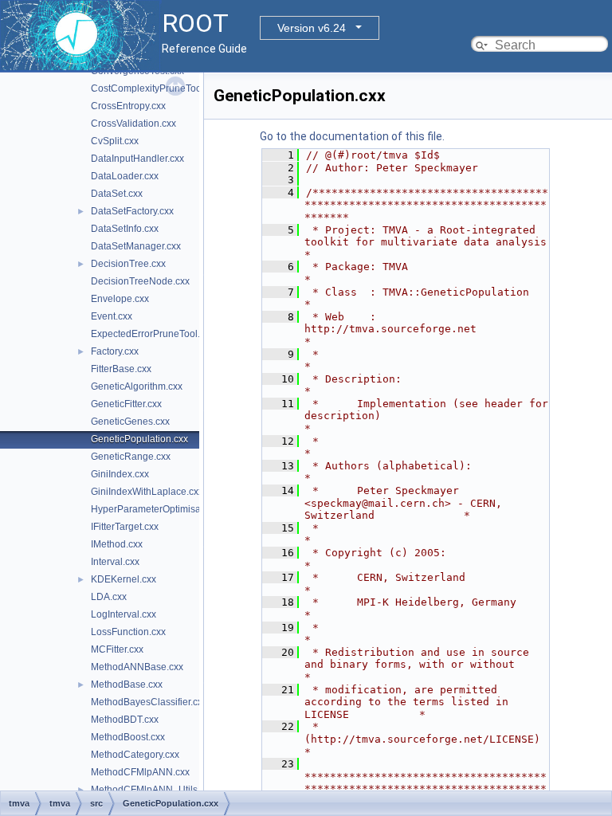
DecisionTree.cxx (128, 263)
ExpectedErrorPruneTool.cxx (152, 333)
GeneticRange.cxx (131, 456)
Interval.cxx (115, 561)
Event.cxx (111, 316)
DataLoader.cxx (125, 176)
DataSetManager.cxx (136, 246)
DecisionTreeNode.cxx (140, 281)
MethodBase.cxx (127, 684)
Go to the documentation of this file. (352, 136)
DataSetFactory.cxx (132, 211)
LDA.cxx (109, 596)
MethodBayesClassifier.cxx (149, 702)
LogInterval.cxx (123, 614)
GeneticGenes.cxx (130, 421)
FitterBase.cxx (121, 369)
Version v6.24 (311, 28)
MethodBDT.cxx (125, 719)
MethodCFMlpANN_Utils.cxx (152, 789)
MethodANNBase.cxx (137, 667)
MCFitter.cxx (117, 649)
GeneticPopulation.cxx (139, 439)
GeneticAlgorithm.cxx (136, 386)
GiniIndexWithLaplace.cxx (147, 491)
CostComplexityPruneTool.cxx (156, 88)
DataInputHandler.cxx (137, 158)
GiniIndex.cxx (120, 474)
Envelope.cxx (120, 298)
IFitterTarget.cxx (125, 526)
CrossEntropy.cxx (128, 106)
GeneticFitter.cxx (126, 404)
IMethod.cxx (117, 544)
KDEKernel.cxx (123, 579)
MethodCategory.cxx (135, 754)
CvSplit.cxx (115, 141)
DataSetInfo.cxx (125, 228)
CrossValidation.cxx (133, 123)
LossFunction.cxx (128, 632)
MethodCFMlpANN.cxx (140, 772)
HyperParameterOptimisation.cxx (162, 509)
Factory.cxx (115, 351)
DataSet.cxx (117, 193)
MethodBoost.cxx (128, 737)
